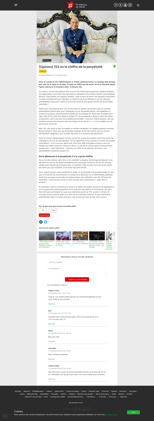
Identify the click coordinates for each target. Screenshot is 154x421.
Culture (83, 391)
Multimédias (44, 394)
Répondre (51, 304)
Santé (114, 394)
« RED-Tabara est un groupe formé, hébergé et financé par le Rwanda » (46, 244)
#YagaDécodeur (38, 391)
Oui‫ (133, 412)
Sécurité (121, 394)
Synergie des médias (57, 397)
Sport (46, 397)
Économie (105, 391)
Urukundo (102, 397)
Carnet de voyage (72, 391)
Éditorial (114, 391)
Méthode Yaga (32, 394)
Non (53, 210)
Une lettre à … (91, 397)
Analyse (49, 391)
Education (123, 391)
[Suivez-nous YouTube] (125, 5)
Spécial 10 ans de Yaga (33, 397)
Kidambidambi (47, 75)
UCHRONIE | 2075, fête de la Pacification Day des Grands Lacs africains (96, 244)
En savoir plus (111, 414)
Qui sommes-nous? (76, 402)
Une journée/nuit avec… (76, 397)
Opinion (63, 394)
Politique (43, 71)
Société (129, 394)
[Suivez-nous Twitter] (121, 5)
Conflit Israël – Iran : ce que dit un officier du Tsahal (63, 243)
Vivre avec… (113, 397)
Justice (22, 394)
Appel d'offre (59, 391)
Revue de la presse (102, 394)
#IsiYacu (18, 391)
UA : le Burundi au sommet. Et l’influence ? (80, 243)
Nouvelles (54, 394)
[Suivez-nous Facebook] (116, 5)
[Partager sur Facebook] (41, 222)
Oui (43, 210)
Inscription (133, 391)
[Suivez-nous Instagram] (130, 5)
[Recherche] (138, 5)
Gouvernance (44, 215)
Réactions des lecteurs (85, 394)
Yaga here (123, 397)
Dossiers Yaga (94, 391)
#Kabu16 (27, 391)
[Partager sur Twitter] (46, 222)
